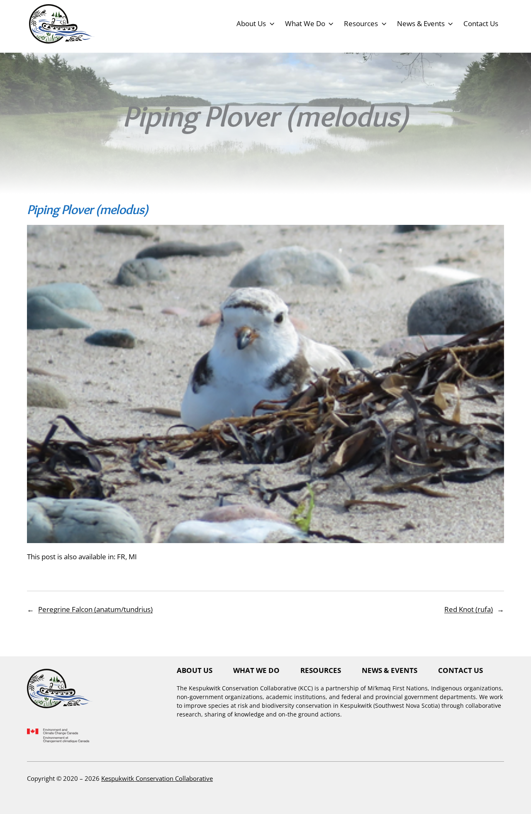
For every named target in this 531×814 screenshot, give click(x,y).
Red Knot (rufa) (468, 609)
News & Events (421, 23)
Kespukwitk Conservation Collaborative (157, 778)
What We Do (305, 23)
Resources (361, 23)
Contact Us (480, 23)
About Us (251, 23)
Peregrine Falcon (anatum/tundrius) (95, 609)
